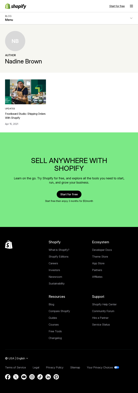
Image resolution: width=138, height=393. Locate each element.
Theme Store (100, 256)
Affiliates (97, 276)
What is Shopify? (59, 250)
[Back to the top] (8, 244)
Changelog (55, 338)
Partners (97, 270)
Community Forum (103, 311)
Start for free (117, 6)
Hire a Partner (100, 317)
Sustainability (57, 283)
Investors (54, 270)
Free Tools (55, 331)
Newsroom (55, 276)
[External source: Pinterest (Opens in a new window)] (56, 377)
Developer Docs (102, 250)
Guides (53, 317)
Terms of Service (15, 367)
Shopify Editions (58, 256)
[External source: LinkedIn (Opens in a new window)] (48, 377)
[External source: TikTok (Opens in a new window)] (40, 377)
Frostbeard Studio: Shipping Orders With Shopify (25, 115)
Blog (51, 304)
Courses (54, 324)
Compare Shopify (59, 311)
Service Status (101, 324)
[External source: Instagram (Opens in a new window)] (32, 377)
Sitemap (75, 367)
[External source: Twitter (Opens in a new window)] (16, 377)
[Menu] (131, 6)
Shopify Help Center (104, 304)
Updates (10, 108)
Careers (53, 263)
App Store (98, 263)
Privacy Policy (54, 367)
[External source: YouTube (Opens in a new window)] (24, 377)
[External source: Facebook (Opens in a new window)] (7, 377)
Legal (36, 367)
